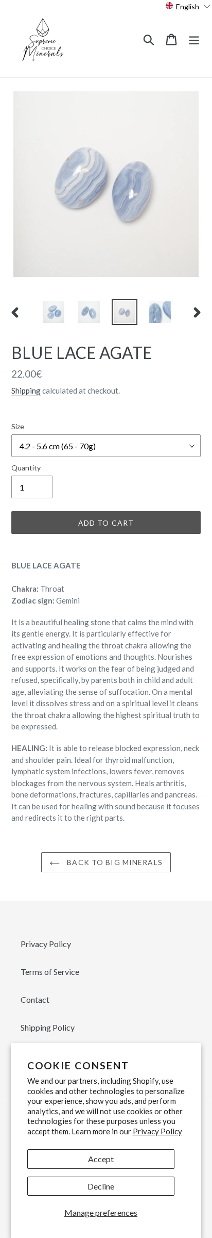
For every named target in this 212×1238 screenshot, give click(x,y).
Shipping (26, 390)
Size (17, 426)
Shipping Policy (48, 1027)
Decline (100, 1186)
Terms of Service (50, 971)
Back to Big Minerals (114, 862)
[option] (54, 312)
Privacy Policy (157, 1131)
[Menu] (194, 38)
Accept (101, 1159)
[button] (188, 6)
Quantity (26, 467)
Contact (35, 999)
